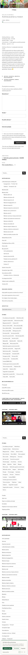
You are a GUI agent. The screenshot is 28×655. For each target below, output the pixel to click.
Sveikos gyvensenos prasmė (11, 364)
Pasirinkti (23, 648)
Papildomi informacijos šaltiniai (9, 506)
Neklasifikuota (5, 237)
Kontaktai (4, 504)
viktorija (11, 14)
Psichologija (6, 353)
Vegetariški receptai (9, 374)
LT (19, 652)
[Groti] (3, 403)
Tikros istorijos (7, 366)
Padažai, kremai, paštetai (9, 259)
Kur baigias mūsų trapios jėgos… (10, 298)
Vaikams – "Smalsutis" (9, 186)
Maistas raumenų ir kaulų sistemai (12, 216)
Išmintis (15, 338)
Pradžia (4, 495)
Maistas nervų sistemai (9, 210)
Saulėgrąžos (7, 80)
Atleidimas (19, 318)
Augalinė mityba (8, 320)
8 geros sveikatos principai (8, 501)
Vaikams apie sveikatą (7, 281)
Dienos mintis (7, 325)
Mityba (3, 192)
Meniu (14, 9)
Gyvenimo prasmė (8, 336)
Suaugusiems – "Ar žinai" (9, 184)
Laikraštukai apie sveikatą (8, 181)
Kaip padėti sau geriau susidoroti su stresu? (12, 292)
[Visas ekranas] (24, 423)
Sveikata (14, 358)
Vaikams (13, 369)
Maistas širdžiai (7, 221)
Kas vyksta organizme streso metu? (10, 295)
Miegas (5, 343)
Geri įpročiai (15, 333)
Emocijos (6, 333)
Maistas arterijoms (8, 197)
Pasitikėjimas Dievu (6, 243)
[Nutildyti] (20, 403)
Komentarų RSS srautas (8, 390)
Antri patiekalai (7, 251)
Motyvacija (14, 343)
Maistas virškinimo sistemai (10, 229)
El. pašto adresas (6, 119)
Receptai (17, 76)
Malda (5, 341)
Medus (17, 79)
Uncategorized (8, 77)
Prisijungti (4, 385)
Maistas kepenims (8, 200)
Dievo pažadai (17, 328)
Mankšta (4, 189)
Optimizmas (7, 351)
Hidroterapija (19, 336)
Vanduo (4, 284)
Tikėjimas (17, 366)
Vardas (4, 112)
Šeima (12, 376)
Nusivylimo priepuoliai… (7, 300)
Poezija (15, 351)
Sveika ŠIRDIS (7, 361)
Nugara (17, 348)
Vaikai (5, 369)
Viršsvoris (19, 374)
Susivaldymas (5, 273)
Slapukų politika (6, 509)
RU (24, 652)
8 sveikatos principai (9, 318)
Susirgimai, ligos (6, 270)
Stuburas (6, 358)
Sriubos (5, 264)
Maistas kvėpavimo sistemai (10, 208)
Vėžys (5, 376)
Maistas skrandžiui (8, 223)
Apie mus (4, 498)
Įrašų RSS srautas (6, 387)
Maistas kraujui (7, 205)
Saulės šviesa (5, 267)
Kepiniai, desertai (9, 76)
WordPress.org (5, 393)
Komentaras (5, 94)
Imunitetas (6, 338)
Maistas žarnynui (8, 231)
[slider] (23, 403)
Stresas (15, 356)
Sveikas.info (15, 3)
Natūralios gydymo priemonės (11, 346)
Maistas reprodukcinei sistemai (11, 218)
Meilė (19, 341)
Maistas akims (7, 194)
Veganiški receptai (8, 371)
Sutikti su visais (7, 648)
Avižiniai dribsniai (9, 79)
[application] (14, 403)
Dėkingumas (17, 330)
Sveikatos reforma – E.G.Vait (10, 275)
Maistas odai (7, 213)
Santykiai (15, 353)
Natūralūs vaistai (8, 348)
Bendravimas (18, 320)
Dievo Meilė (7, 328)
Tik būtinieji (16, 648)
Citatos (15, 323)
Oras (3, 240)
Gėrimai (5, 253)
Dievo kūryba (18, 325)
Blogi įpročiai (7, 323)
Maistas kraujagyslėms (9, 202)
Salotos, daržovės (8, 261)
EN (22, 652)
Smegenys (6, 356)
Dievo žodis (7, 330)
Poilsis (3, 246)
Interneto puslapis (6, 126)
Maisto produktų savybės (10, 234)
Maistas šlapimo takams (9, 226)
